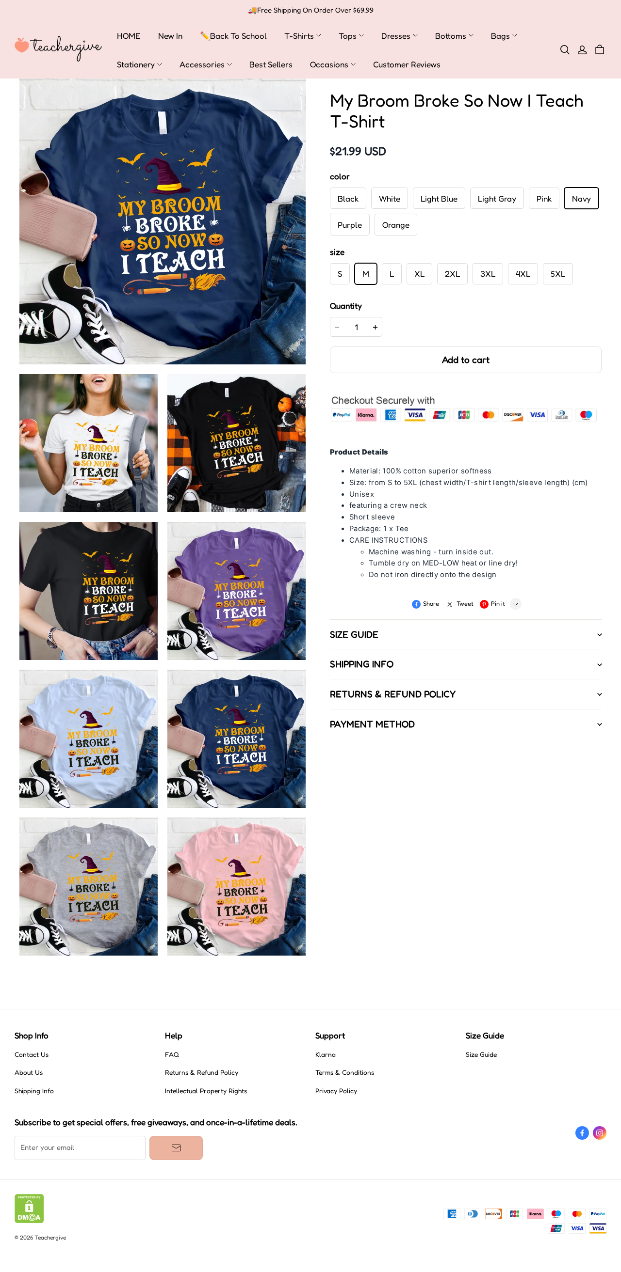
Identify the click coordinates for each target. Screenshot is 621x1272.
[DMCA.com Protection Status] (29, 1220)
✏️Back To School (233, 36)
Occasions (329, 64)
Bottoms (450, 36)
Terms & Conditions (344, 1072)
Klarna (325, 1054)
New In (170, 36)
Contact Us (32, 1054)
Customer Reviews (407, 64)
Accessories (202, 64)
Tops (348, 36)
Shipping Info (34, 1091)
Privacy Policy (336, 1091)
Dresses (395, 36)
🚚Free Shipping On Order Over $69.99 (311, 10)
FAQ (172, 1054)
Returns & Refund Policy (201, 1072)
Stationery (136, 64)
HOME (129, 36)
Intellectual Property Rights (206, 1091)
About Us (29, 1072)
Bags (500, 36)
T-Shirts (299, 36)
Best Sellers (271, 64)
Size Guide (481, 1054)
